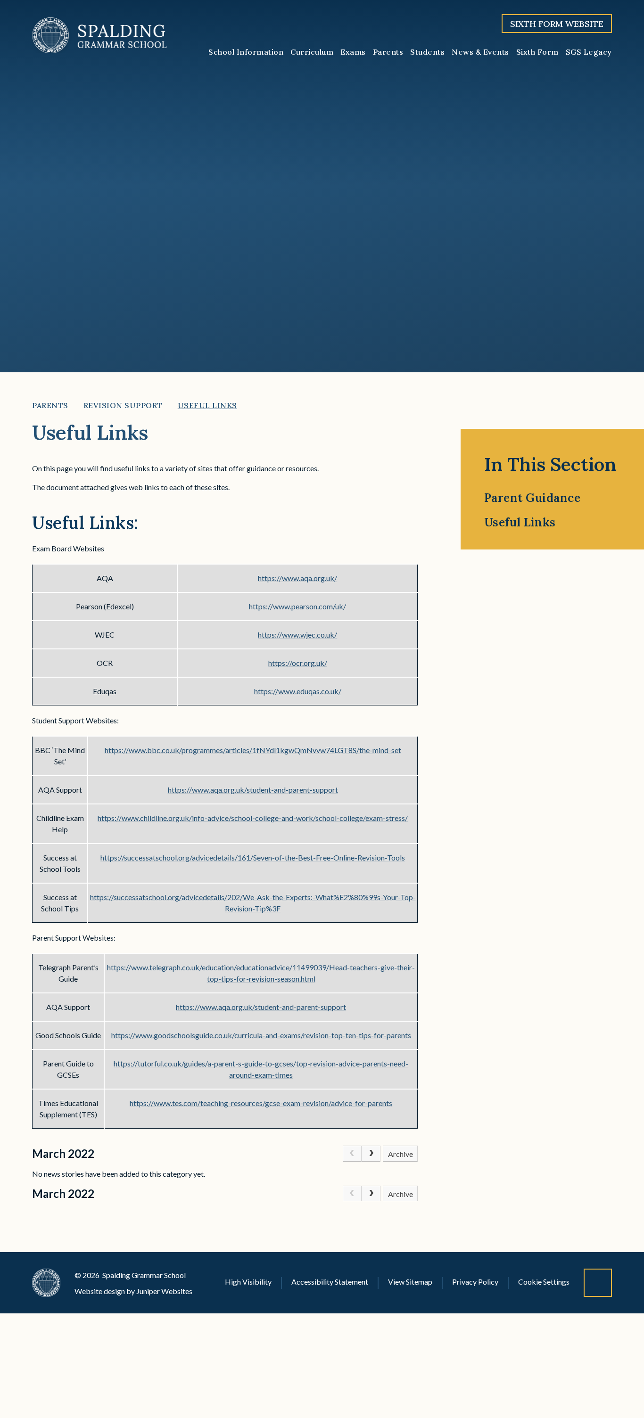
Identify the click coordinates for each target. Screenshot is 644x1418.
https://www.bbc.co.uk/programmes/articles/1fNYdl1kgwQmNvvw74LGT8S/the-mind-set (253, 750)
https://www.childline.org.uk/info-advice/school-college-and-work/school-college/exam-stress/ (253, 817)
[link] (352, 1154)
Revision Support (123, 405)
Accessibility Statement (329, 1281)
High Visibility (248, 1281)
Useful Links (207, 405)
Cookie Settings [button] (544, 1281)
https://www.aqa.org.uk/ (297, 578)
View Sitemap (410, 1281)
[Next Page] (371, 1154)
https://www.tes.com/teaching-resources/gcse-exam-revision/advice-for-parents (261, 1102)
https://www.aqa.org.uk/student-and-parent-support (253, 789)
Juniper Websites (164, 1291)
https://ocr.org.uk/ (297, 662)
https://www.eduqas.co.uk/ (297, 691)
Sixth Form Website (556, 23)
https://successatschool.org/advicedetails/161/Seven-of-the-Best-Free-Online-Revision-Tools (252, 857)
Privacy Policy (475, 1281)
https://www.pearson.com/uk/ (297, 606)
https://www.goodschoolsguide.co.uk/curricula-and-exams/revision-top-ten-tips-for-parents (261, 1035)
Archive (400, 1153)
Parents (50, 405)
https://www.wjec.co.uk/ (297, 634)
